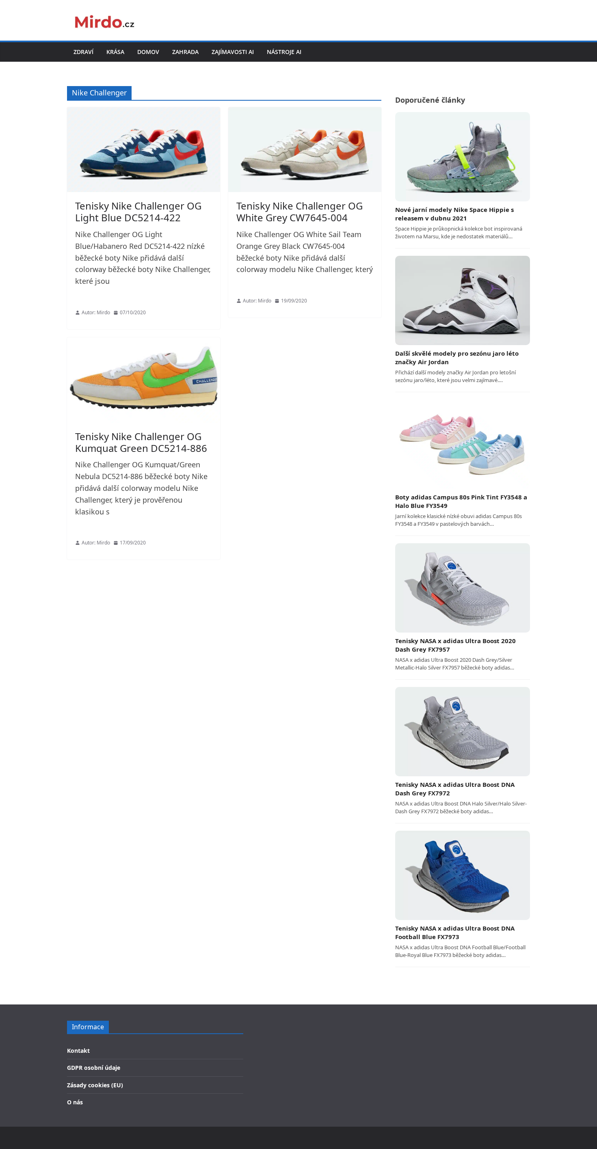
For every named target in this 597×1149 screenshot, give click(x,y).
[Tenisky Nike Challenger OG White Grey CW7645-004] (304, 149)
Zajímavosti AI (233, 52)
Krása (115, 52)
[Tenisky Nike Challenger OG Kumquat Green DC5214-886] (143, 380)
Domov (148, 52)
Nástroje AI (284, 52)
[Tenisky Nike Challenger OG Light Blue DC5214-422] (143, 149)
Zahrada (185, 52)
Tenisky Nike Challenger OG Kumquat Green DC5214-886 (141, 442)
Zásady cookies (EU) (95, 1085)
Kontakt (78, 1050)
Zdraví (83, 52)
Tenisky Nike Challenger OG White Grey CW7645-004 (299, 211)
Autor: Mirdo (96, 312)
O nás (75, 1102)
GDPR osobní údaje (93, 1067)
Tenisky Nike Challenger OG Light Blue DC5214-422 (138, 211)
